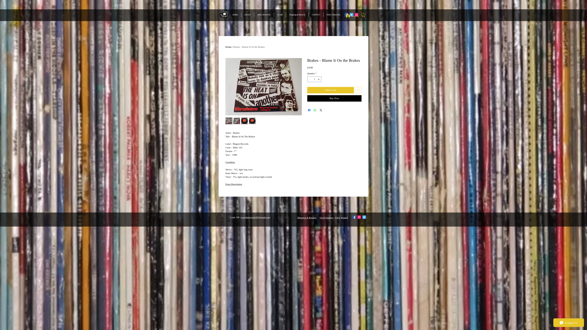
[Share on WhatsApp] (315, 110)
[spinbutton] (314, 79)
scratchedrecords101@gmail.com (255, 217)
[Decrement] (310, 79)
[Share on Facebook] (309, 110)
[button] (363, 15)
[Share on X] (321, 110)
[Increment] (319, 79)
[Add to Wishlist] (358, 90)
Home (228, 47)
